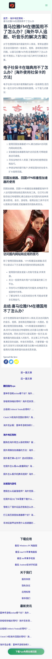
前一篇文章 (26, 372)
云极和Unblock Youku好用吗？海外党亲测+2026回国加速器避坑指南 (19, 409)
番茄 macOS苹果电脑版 (26, 552)
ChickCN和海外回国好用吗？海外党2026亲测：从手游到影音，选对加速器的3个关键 (19, 417)
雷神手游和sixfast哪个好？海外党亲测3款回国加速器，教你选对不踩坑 (19, 393)
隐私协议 (26, 585)
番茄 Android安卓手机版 (26, 565)
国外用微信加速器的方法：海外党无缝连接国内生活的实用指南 (19, 450)
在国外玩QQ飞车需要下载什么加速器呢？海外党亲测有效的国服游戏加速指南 (19, 499)
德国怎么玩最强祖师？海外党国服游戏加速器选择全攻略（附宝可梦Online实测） (19, 491)
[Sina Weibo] (16, 361)
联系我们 (26, 598)
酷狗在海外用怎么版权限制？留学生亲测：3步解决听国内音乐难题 (19, 442)
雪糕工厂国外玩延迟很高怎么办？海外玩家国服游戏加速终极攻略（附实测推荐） (19, 507)
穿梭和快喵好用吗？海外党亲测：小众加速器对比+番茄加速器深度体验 (19, 401)
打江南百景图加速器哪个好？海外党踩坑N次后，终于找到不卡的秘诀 (19, 515)
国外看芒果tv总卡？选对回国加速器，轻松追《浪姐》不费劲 (19, 458)
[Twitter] (11, 361)
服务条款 (26, 579)
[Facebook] (6, 361)
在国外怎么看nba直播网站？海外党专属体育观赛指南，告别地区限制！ (19, 466)
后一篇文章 (26, 379)
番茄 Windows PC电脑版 (26, 546)
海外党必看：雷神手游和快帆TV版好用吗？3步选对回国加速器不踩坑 (19, 425)
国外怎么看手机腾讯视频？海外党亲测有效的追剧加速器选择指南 (19, 474)
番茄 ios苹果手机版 (26, 558)
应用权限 (26, 592)
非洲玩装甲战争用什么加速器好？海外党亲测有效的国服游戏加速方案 (19, 523)
